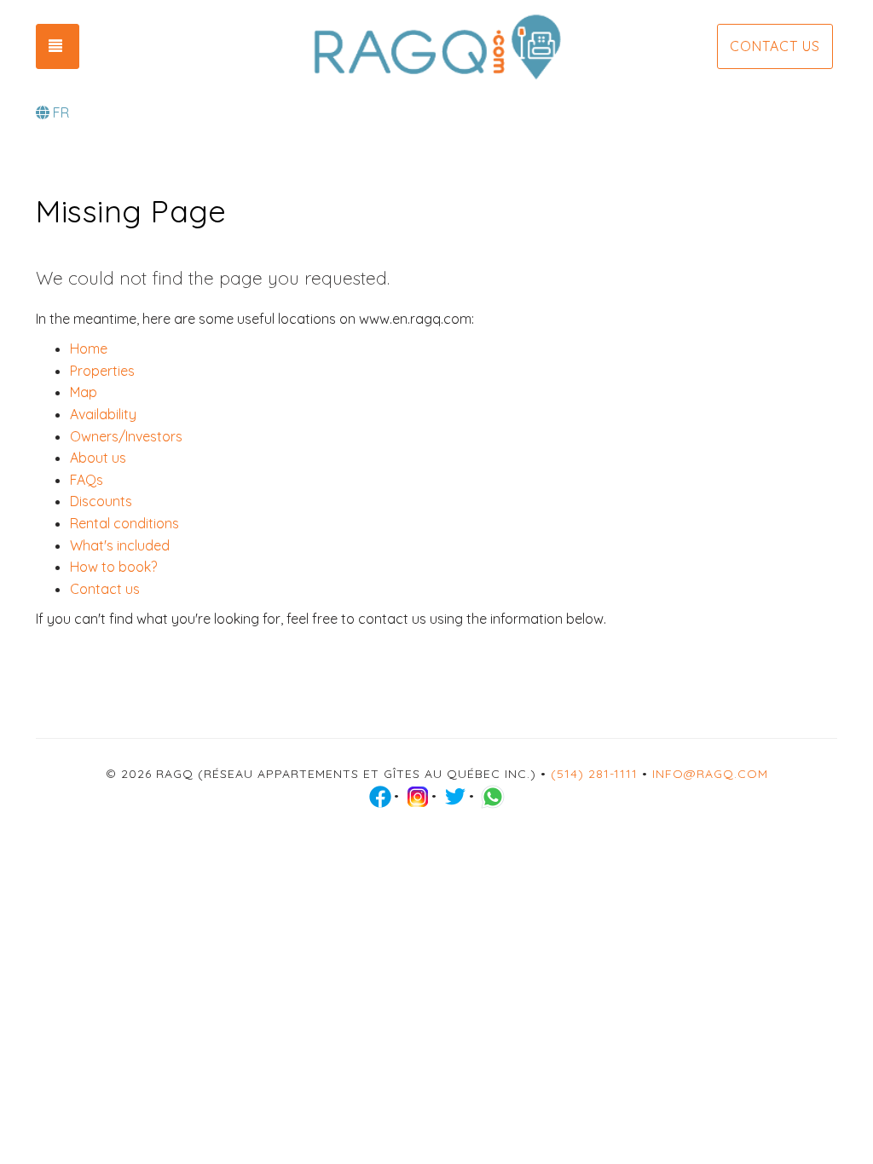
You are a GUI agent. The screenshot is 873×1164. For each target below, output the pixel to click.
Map (83, 391)
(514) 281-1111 (594, 773)
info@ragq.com (710, 773)
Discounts (101, 501)
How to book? (113, 566)
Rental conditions (124, 523)
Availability (103, 414)
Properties (102, 370)
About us (98, 457)
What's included (120, 545)
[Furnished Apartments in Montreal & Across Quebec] (436, 47)
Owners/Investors (126, 436)
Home (88, 348)
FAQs (86, 479)
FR (61, 112)
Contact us (775, 46)
